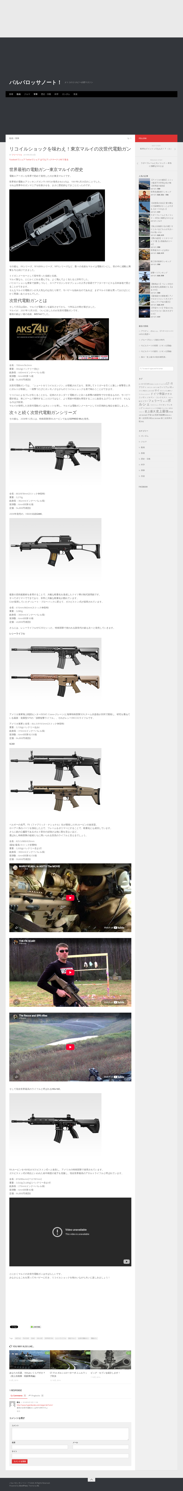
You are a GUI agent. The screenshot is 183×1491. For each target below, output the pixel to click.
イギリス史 (155, 387)
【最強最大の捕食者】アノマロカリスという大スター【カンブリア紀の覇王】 (162, 299)
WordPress (23, 1486)
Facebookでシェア (17, 159)
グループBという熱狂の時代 (153, 340)
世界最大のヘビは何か (160, 250)
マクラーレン (154, 405)
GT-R (169, 383)
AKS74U (18, 1338)
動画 (19, 94)
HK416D (39, 1338)
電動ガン (94, 1338)
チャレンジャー (145, 394)
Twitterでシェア (33, 159)
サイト (14, 1451)
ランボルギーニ (147, 408)
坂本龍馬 (144, 415)
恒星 (153, 415)
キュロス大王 (150, 391)
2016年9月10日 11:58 (30, 1402)
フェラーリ (155, 400)
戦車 (157, 415)
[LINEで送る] (35, 1326)
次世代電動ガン (83, 1338)
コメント (15, 1425)
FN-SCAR (26, 1338)
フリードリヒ (17, 155)
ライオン (162, 405)
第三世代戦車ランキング (161, 261)
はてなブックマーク (49, 159)
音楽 (75, 94)
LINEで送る (63, 159)
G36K (33, 1338)
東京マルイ (72, 1338)
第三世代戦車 (156, 418)
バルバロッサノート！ (35, 82)
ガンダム (66, 94)
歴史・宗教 (46, 94)
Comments (19, 1395)
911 (140, 384)
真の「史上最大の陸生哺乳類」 (154, 357)
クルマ (27, 94)
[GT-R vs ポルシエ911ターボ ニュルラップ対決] (70, 1359)
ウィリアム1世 (166, 387)
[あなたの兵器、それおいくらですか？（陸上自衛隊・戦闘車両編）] (29, 1359)
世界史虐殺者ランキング (161, 192)
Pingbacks (37, 1395)
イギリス (149, 387)
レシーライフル (61, 1338)
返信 (18, 1411)
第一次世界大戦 (145, 418)
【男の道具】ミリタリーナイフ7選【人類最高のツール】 (162, 241)
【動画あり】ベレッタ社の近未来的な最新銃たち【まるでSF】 (162, 287)
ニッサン (142, 397)
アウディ (142, 387)
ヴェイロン (164, 408)
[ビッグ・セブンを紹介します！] (111, 1359)
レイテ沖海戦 (157, 408)
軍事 (36, 94)
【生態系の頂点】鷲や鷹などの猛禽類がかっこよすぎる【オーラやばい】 (162, 206)
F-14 (160, 384)
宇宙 (150, 415)
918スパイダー (154, 384)
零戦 (142, 421)
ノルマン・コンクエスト (157, 397)
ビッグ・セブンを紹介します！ (105, 1373)
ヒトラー (144, 401)
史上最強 (162, 411)
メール (75, 1442)
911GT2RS (145, 384)
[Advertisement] (91, 18)
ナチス (168, 393)
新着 (11, 94)
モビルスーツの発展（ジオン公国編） (157, 345)
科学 (57, 94)
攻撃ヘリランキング (159, 273)
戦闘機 (162, 415)
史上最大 (150, 411)
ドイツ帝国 (158, 393)
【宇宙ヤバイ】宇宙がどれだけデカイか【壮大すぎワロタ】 (162, 311)
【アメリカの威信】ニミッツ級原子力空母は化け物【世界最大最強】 (162, 183)
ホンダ (165, 401)
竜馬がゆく (168, 415)
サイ (157, 390)
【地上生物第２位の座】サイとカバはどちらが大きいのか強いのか (162, 229)
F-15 (164, 384)
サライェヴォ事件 (165, 391)
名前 (13, 1442)
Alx (38, 1486)
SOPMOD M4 (49, 1338)
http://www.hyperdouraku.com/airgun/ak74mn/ (35, 1405)
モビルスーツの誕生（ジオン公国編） (157, 351)
